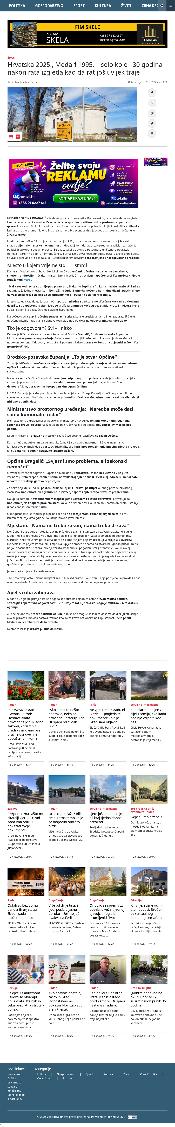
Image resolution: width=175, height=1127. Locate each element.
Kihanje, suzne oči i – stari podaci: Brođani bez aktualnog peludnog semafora (147, 911)
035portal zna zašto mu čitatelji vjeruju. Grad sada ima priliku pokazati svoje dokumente (26, 821)
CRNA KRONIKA (155, 6)
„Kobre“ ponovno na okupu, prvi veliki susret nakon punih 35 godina (148, 999)
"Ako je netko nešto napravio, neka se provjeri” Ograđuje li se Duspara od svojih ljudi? (67, 717)
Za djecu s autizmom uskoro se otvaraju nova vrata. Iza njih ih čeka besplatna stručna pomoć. (26, 1001)
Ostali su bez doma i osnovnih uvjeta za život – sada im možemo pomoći (23, 911)
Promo (67, 1078)
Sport (89, 1074)
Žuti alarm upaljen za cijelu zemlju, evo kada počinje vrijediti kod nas (148, 715)
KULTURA (103, 6)
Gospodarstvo (66, 1074)
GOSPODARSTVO (49, 6)
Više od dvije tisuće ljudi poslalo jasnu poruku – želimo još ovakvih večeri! (64, 911)
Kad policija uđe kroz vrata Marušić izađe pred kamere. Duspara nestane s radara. (107, 999)
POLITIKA (17, 6)
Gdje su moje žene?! (146, 817)
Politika (41, 1074)
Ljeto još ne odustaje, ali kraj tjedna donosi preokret (106, 817)
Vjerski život (44, 1078)
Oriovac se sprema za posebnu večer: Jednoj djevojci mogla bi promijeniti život (107, 911)
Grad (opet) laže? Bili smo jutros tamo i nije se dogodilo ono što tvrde (66, 819)
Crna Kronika (148, 1074)
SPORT (79, 6)
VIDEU (27, 279)
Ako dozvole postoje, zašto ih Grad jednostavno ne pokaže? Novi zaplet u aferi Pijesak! (66, 1001)
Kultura (108, 1074)
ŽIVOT (126, 6)
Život (126, 1074)
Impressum (15, 1074)
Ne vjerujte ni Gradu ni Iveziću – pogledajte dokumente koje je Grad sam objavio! (107, 715)
